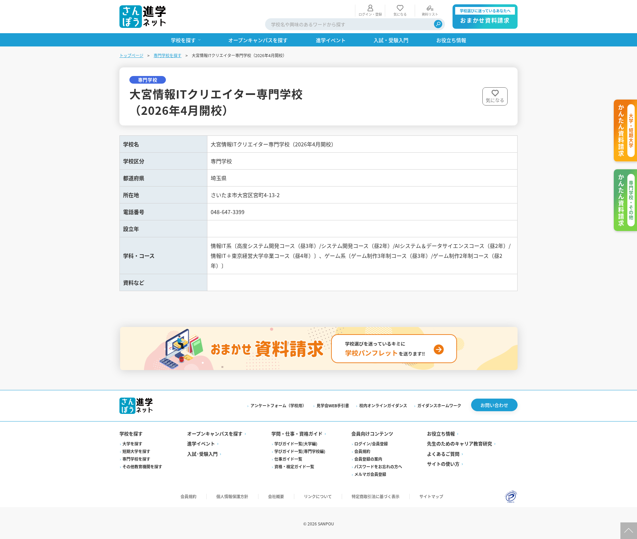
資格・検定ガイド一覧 (294, 466)
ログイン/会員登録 (371, 443)
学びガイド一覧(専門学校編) (299, 451)
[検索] (438, 24)
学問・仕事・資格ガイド (296, 433)
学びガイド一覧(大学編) (296, 443)
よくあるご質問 (443, 453)
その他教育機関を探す (142, 466)
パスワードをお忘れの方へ (378, 466)
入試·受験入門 (202, 453)
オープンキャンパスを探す (215, 433)
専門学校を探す (167, 55)
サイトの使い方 (443, 463)
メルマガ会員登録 (370, 474)
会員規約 (362, 451)
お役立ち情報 (441, 433)
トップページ (131, 55)
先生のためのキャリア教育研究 (459, 443)
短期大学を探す (136, 451)
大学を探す (132, 443)
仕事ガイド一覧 (288, 459)
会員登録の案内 (368, 459)
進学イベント (201, 443)
